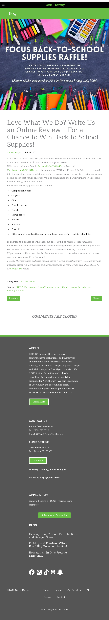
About (58, 590)
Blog (89, 590)
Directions (38, 460)
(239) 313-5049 (45, 426)
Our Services (74, 590)
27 (30, 152)
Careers (47, 597)
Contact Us (16, 269)
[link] (24, 170)
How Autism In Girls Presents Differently (48, 554)
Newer (96, 298)
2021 (35, 152)
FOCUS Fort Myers (26, 287)
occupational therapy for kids (70, 287)
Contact (61, 597)
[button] (54, 515)
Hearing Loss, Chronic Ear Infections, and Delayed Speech (53, 536)
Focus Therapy (54, 5)
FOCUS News (27, 281)
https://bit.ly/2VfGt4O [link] (50, 166)
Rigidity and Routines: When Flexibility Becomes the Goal (48, 545)
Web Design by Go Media (54, 609)
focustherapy (14, 152)
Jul (26, 152)
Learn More (39, 402)
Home (46, 590)
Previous (13, 298)
